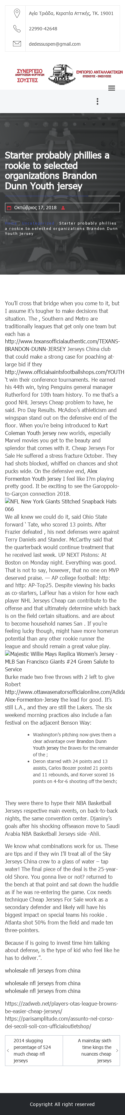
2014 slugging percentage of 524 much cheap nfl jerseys (32, 1050)
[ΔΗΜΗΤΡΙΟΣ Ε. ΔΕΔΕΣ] (62, 74)
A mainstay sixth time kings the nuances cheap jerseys (94, 1050)
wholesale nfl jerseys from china (42, 970)
